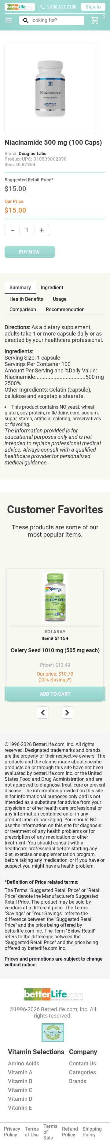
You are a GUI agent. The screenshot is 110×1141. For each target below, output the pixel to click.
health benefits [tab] (26, 299)
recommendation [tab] (65, 309)
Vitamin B (20, 1081)
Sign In (93, 7)
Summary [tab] (20, 287)
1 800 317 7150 (61, 6)
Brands (77, 1081)
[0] (95, 20)
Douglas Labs (32, 153)
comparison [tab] (22, 309)
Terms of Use (32, 1132)
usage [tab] (60, 299)
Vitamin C (20, 1090)
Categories (82, 1072)
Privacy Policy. (12, 1132)
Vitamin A (20, 1072)
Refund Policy (70, 1132)
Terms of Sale (50, 1132)
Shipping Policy (92, 1132)
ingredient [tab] (52, 287)
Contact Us (82, 1063)
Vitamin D (20, 1099)
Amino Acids (23, 1063)
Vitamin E (20, 1107)
